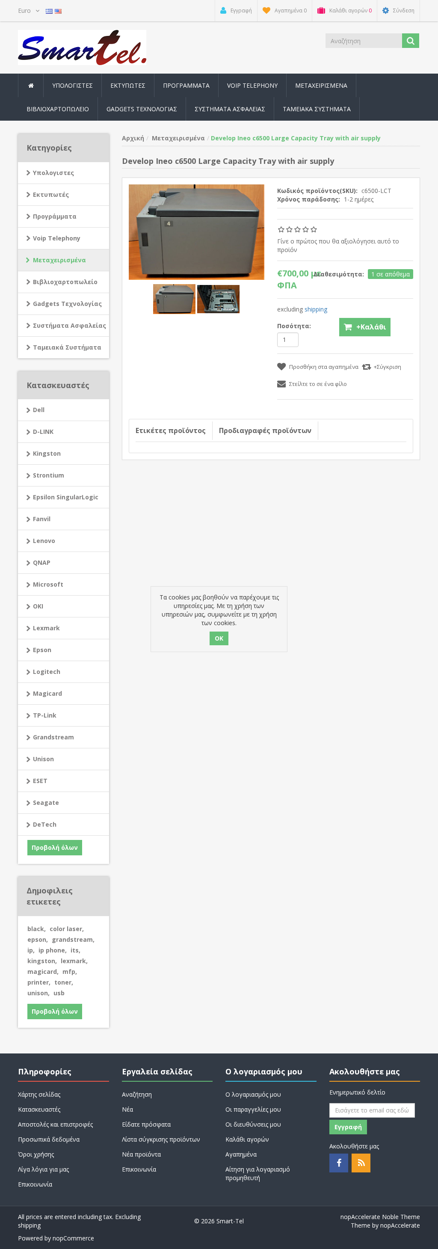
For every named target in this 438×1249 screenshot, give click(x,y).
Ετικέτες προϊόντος (171, 430)
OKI (38, 606)
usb (59, 993)
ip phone (52, 950)
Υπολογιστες (53, 173)
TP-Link (44, 715)
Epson (42, 650)
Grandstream (53, 737)
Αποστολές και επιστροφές (55, 1124)
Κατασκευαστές (39, 1109)
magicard (43, 971)
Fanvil (41, 519)
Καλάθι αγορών (247, 1139)
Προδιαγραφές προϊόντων (265, 430)
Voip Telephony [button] (252, 85)
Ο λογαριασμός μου (253, 1094)
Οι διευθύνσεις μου (253, 1124)
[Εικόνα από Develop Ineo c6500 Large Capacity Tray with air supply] (175, 298)
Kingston (47, 453)
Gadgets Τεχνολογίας (67, 304)
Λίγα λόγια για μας (43, 1169)
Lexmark (46, 628)
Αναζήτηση (137, 1094)
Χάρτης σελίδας (39, 1094)
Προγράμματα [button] (186, 85)
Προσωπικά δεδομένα (49, 1139)
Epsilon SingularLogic (65, 497)
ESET (40, 781)
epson (37, 939)
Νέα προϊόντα (141, 1154)
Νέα (127, 1109)
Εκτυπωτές (51, 194)
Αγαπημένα (241, 1154)
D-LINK (43, 431)
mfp (69, 971)
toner (63, 982)
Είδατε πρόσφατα (146, 1124)
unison (38, 993)
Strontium (48, 475)
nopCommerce (73, 1238)
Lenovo (44, 541)
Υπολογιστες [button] (72, 85)
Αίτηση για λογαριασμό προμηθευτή (257, 1173)
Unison (43, 759)
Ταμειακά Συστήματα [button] (317, 109)
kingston (42, 961)
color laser (67, 929)
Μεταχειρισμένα (321, 85)
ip (31, 950)
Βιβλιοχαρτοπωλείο (58, 109)
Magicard (47, 693)
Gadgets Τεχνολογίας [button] (142, 109)
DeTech (44, 824)
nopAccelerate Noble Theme (380, 1217)
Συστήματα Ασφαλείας (230, 109)
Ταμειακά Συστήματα (67, 347)
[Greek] (49, 10)
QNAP (41, 562)
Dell (38, 410)
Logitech (46, 672)
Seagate (46, 802)
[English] (58, 10)
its (75, 950)
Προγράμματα (55, 216)
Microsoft (48, 584)
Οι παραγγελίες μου (253, 1109)
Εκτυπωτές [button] (127, 85)
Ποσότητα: (294, 326)
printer (38, 982)
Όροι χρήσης (36, 1154)
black (36, 929)
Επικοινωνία (35, 1184)
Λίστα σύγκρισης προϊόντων (161, 1139)
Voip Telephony (56, 238)
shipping (316, 309)
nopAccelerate (400, 1225)
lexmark (74, 961)
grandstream (73, 939)
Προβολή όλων (55, 847)
